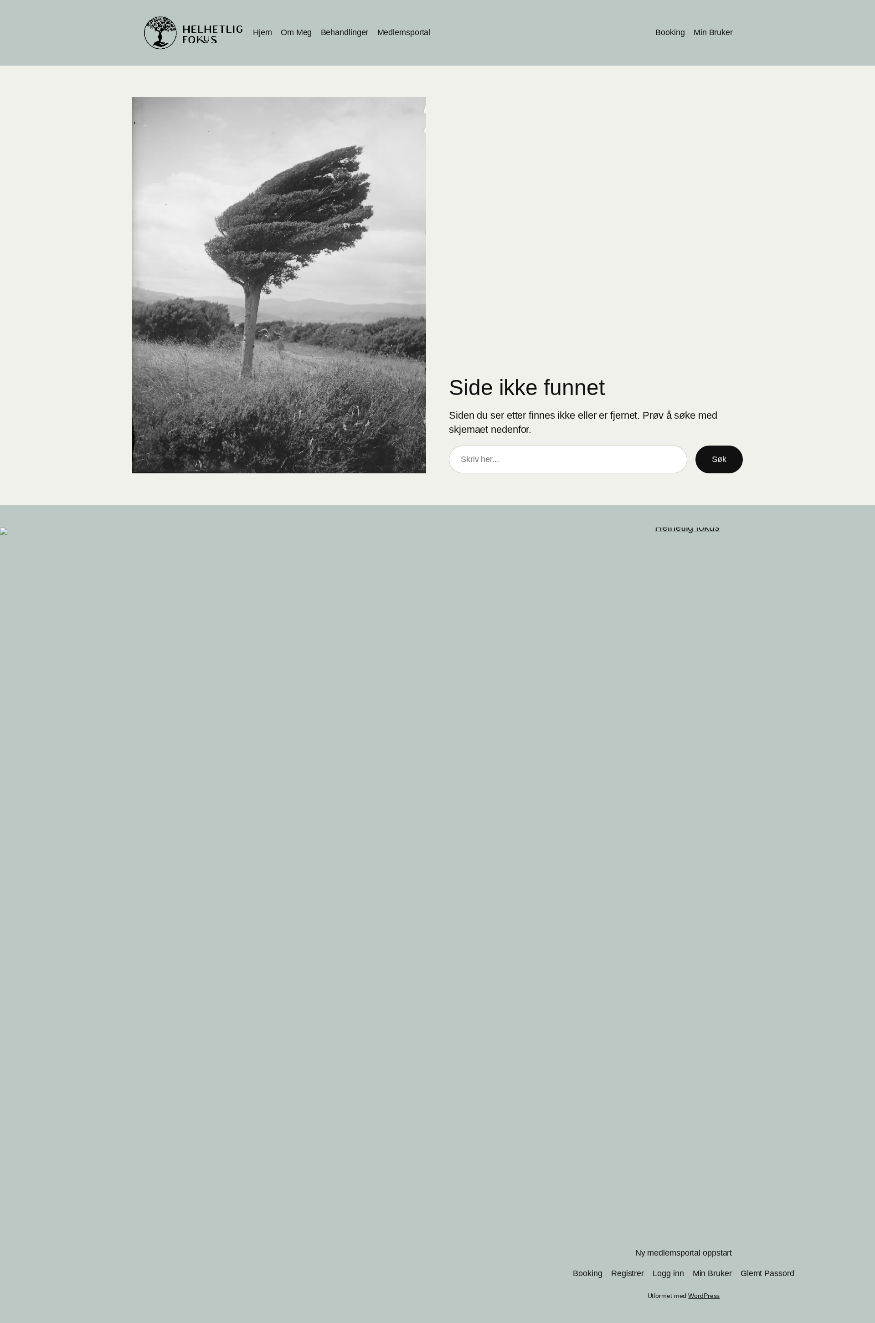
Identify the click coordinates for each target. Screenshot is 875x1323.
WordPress (704, 1295)
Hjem (262, 32)
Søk (719, 459)
